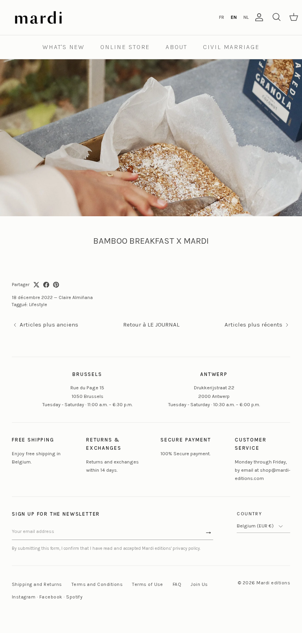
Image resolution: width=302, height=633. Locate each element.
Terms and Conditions (97, 584)
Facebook (51, 597)
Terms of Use (147, 584)
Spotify (74, 597)
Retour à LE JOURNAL (151, 324)
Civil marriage (231, 47)
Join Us (199, 584)
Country (249, 513)
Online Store (125, 47)
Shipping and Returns (37, 584)
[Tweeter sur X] (36, 285)
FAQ (177, 584)
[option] (221, 17)
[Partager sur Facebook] (46, 285)
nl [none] (246, 17)
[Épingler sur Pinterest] (56, 285)
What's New (63, 47)
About (176, 47)
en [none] (234, 17)
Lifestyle (38, 304)
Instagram (23, 597)
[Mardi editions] (38, 17)
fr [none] (221, 17)
